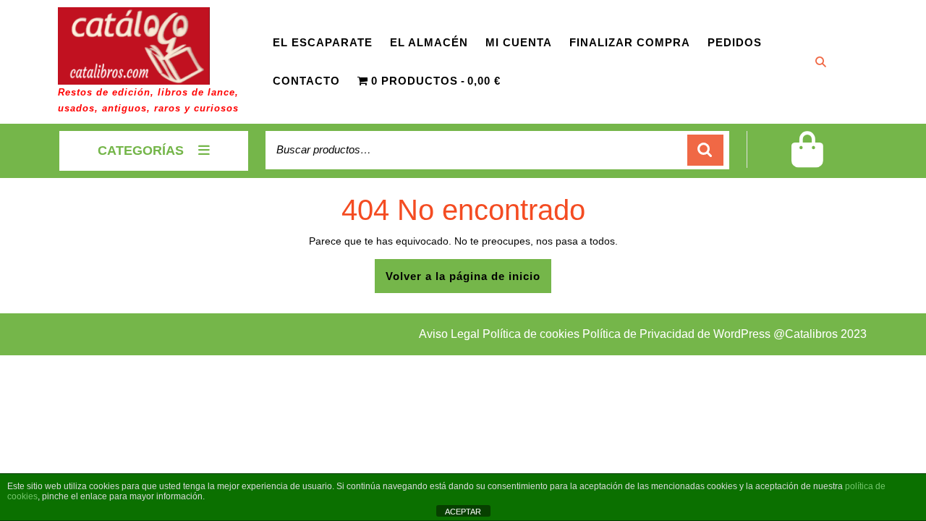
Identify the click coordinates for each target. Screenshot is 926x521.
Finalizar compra (629, 42)
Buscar (705, 150)
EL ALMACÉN (429, 42)
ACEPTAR (463, 511)
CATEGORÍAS (141, 150)
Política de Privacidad (638, 334)
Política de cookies (531, 334)
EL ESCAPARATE (323, 42)
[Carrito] (807, 159)
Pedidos (735, 42)
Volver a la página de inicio (468, 281)
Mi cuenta (518, 42)
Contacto (306, 81)
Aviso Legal (451, 334)
